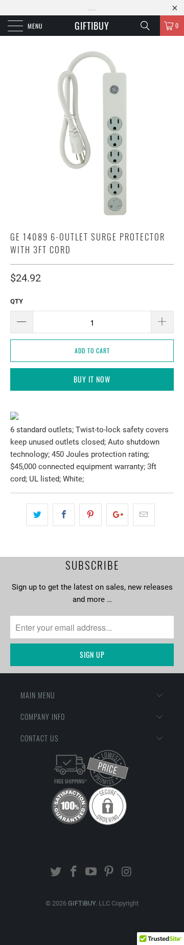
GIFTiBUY (92, 25)
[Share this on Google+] (117, 515)
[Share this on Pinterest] (90, 515)
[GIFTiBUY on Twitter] (56, 872)
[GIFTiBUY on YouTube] (91, 872)
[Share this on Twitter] (37, 515)
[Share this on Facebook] (64, 515)
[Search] (149, 25)
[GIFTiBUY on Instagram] (127, 872)
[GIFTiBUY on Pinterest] (109, 872)
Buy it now (92, 379)
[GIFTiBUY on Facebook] (73, 872)
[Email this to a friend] (144, 515)
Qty (16, 301)
